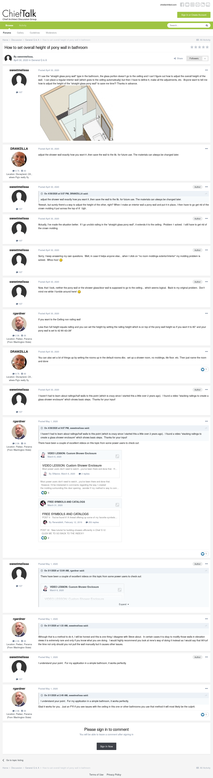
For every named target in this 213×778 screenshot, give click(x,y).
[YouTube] (187, 4)
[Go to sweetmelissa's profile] (8, 58)
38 (24, 335)
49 (24, 170)
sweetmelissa (25, 56)
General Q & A (39, 60)
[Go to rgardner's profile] (19, 323)
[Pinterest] (198, 4)
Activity (22, 25)
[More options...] (206, 70)
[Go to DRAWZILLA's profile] (19, 159)
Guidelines (35, 32)
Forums (7, 32)
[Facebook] (182, 4)
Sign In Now (106, 746)
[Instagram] (192, 4)
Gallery (20, 32)
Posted (48, 70)
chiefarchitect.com (168, 4)
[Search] (207, 25)
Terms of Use (96, 774)
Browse (9, 25)
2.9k (17, 335)
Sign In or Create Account (193, 14)
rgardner (19, 313)
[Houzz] (203, 4)
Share (179, 58)
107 (20, 92)
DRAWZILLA (19, 148)
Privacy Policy (114, 774)
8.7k (17, 170)
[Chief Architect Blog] (208, 4)
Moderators (51, 32)
